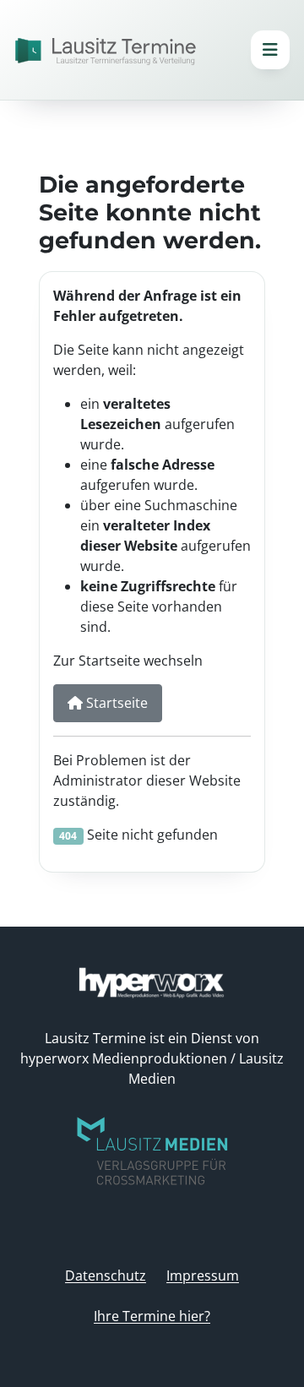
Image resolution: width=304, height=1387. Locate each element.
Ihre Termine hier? (152, 1316)
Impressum (202, 1275)
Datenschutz (105, 1275)
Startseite (115, 703)
